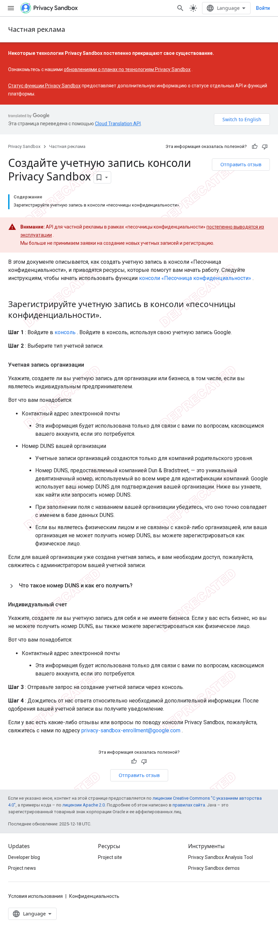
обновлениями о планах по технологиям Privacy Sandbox (127, 69)
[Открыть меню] (11, 8)
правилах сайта (189, 804)
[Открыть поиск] (180, 8)
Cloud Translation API (118, 123)
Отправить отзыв (240, 164)
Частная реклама (36, 29)
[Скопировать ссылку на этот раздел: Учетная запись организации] (91, 365)
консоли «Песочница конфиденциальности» (195, 278)
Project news (22, 868)
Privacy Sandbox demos (214, 868)
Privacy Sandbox (24, 146)
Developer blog (24, 857)
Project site (110, 857)
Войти (263, 8)
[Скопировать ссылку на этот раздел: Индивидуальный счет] (74, 605)
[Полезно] (255, 147)
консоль (65, 332)
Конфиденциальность (94, 896)
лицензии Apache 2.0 (83, 804)
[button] (139, 586)
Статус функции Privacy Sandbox (44, 85)
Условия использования (35, 896)
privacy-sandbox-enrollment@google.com (130, 730)
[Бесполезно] (265, 147)
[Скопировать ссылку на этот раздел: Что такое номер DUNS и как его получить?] (139, 586)
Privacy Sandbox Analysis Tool (220, 857)
